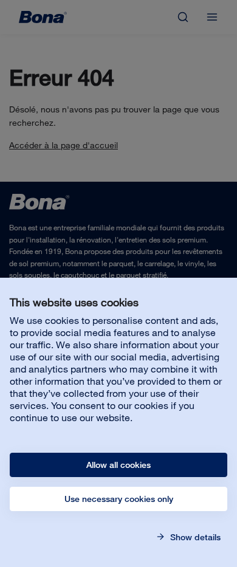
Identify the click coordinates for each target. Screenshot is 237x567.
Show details (194, 537)
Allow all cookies (118, 464)
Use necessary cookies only (118, 498)
